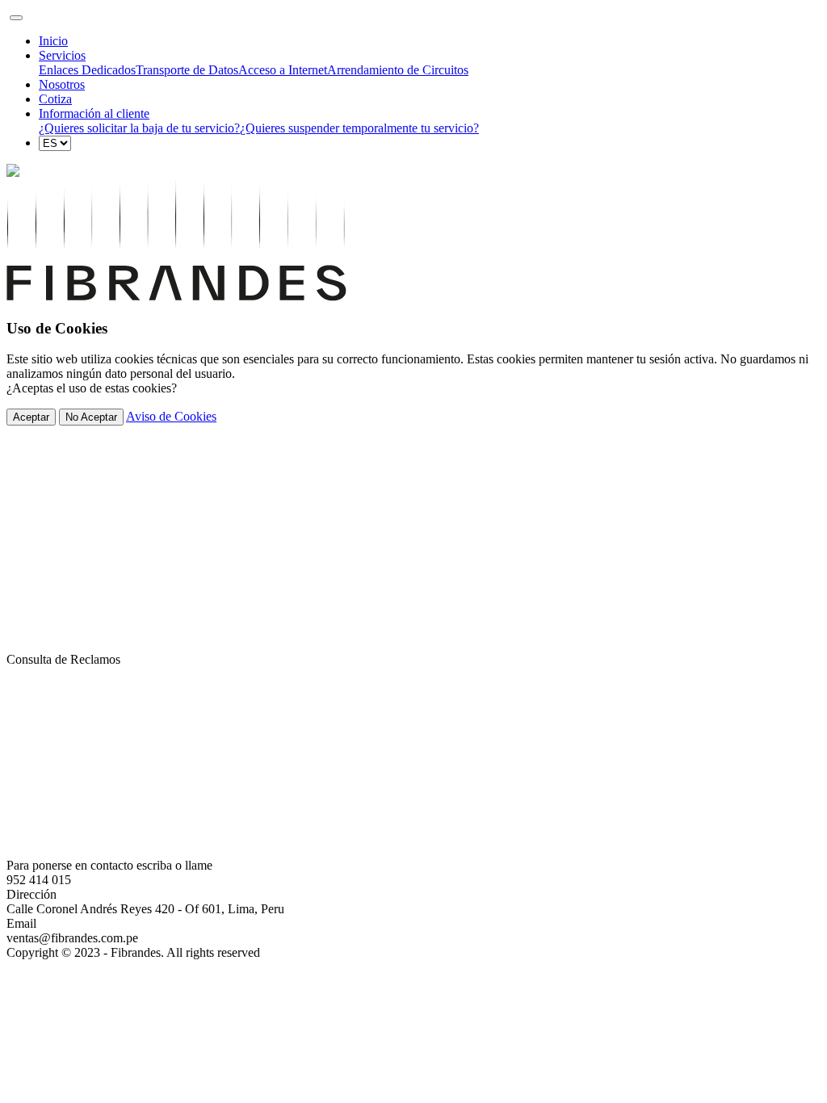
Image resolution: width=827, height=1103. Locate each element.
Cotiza (55, 99)
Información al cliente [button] (94, 113)
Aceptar (31, 417)
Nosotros (62, 84)
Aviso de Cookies (171, 416)
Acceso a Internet (282, 70)
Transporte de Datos (187, 70)
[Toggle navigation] (16, 17)
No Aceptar (91, 417)
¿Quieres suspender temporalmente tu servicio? (359, 128)
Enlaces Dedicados (87, 70)
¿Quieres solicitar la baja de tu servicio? (139, 128)
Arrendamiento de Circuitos (397, 70)
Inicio (53, 41)
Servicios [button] (62, 55)
